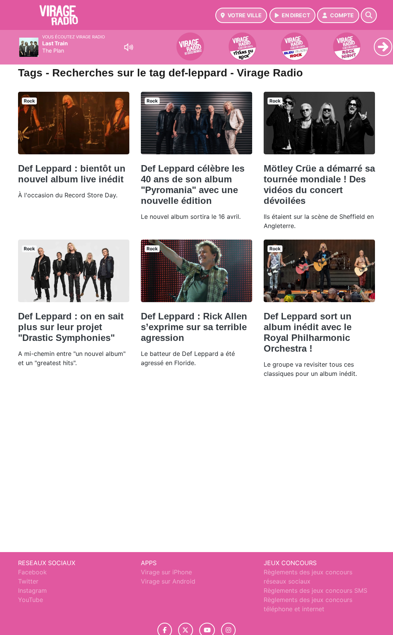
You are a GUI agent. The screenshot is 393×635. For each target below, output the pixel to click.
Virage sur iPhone (166, 572)
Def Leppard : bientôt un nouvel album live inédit (71, 173)
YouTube (30, 600)
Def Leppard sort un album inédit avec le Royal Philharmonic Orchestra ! (308, 332)
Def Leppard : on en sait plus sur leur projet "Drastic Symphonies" (71, 327)
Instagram (32, 590)
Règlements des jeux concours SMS (315, 590)
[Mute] (128, 47)
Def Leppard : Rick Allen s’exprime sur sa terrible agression (194, 327)
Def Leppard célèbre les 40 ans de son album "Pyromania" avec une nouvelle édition (192, 184)
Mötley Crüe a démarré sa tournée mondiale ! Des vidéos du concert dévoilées (319, 184)
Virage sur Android (168, 581)
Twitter (28, 581)
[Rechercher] (369, 15)
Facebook (32, 572)
